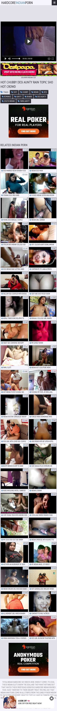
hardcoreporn (17, 2)
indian (35, 92)
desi (45, 92)
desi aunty (41, 96)
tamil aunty (24, 101)
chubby (25, 92)
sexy (15, 92)
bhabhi (29, 96)
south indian (9, 101)
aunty (18, 96)
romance (7, 96)
